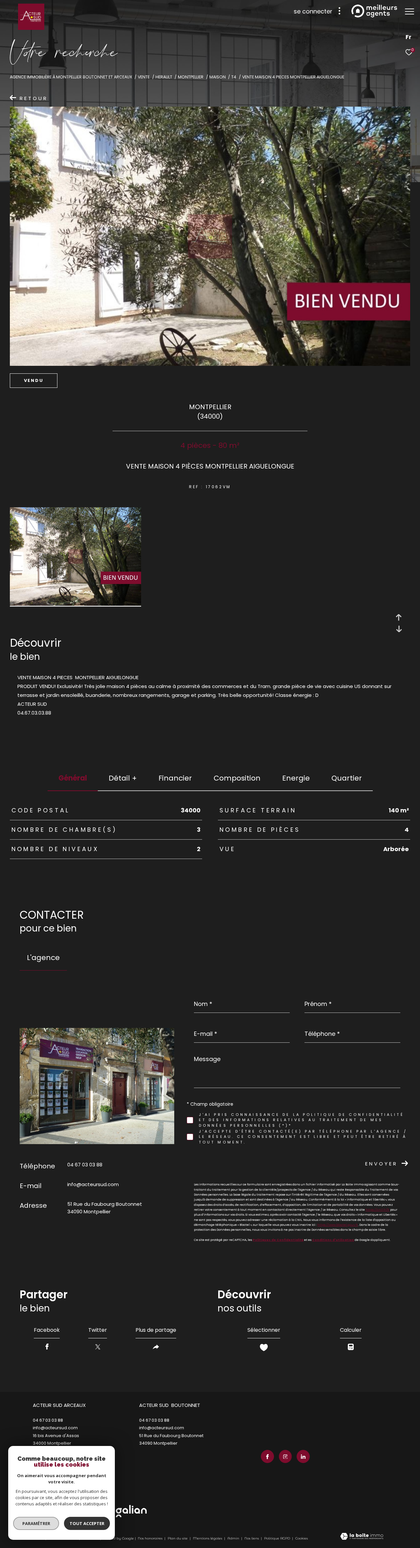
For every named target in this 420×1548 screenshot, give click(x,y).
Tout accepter (87, 1523)
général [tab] (72, 778)
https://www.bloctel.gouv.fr (337, 1225)
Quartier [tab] (346, 778)
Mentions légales (208, 1538)
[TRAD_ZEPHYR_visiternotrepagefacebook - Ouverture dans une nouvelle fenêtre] (267, 1456)
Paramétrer (36, 1523)
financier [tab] (175, 778)
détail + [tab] (123, 778)
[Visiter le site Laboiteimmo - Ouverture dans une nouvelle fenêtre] (361, 1537)
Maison (217, 77)
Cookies (301, 1538)
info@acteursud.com (93, 1184)
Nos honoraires (150, 1538)
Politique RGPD (277, 1538)
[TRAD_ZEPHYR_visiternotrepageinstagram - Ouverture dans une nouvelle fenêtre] (285, 1456)
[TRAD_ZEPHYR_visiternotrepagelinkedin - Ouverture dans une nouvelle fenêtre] (303, 1456)
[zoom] (75, 603)
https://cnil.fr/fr (377, 1210)
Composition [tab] (237, 778)
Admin (233, 1538)
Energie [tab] (296, 778)
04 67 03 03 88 (84, 1164)
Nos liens (252, 1538)
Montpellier (190, 77)
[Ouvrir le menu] (409, 11)
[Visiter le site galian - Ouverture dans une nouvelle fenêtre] (131, 1511)
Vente (144, 77)
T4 (233, 77)
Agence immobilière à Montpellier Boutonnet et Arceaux (71, 77)
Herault (164, 77)
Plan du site (178, 1538)
